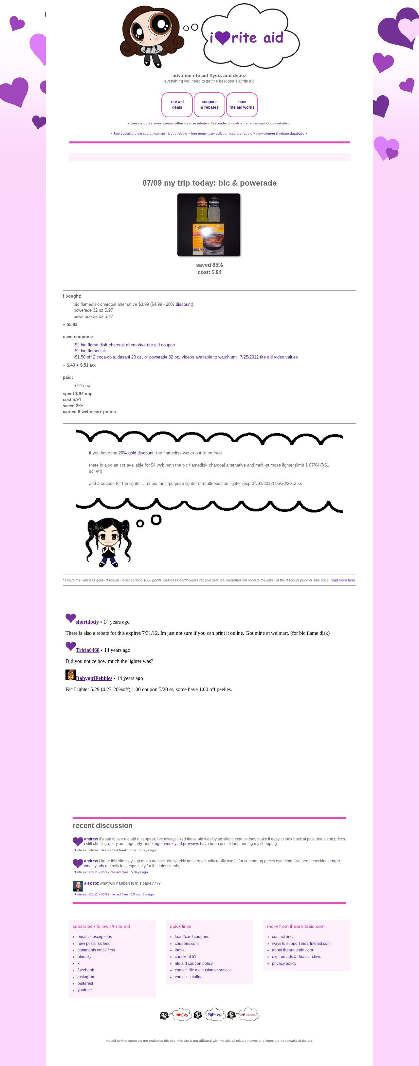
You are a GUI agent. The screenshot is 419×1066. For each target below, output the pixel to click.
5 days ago (147, 850)
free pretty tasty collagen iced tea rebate (221, 133)
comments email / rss (96, 950)
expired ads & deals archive (296, 956)
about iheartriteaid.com (292, 950)
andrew (91, 839)
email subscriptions (95, 936)
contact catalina (189, 977)
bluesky (84, 956)
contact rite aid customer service (203, 970)
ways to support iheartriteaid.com (301, 943)
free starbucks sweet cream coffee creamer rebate (169, 123)
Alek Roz (91, 883)
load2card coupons (192, 936)
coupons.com (187, 943)
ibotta (180, 950)
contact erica (283, 936)
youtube (85, 990)
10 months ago (142, 894)
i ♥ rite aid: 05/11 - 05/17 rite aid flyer (100, 872)
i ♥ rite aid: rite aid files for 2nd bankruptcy (104, 850)
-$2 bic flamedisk (90, 350)
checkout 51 (185, 956)
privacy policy (284, 963)
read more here (343, 580)
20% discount (179, 304)
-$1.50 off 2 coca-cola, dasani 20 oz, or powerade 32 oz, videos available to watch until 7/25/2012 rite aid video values (186, 357)
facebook (86, 970)
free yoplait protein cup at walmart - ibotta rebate (150, 133)
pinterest (85, 983)
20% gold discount (136, 452)
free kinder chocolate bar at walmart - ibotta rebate (249, 123)
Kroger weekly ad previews (175, 843)
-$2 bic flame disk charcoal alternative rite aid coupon (124, 344)
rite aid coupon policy (194, 963)
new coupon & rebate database (280, 133)
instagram (86, 977)
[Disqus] (209, 692)
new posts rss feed (94, 943)
